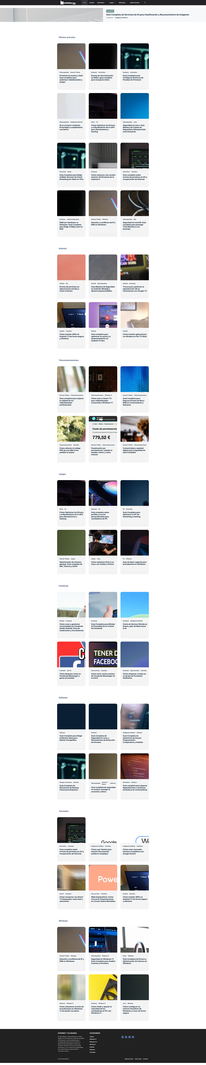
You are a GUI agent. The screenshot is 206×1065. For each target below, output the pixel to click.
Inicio (84, 2)
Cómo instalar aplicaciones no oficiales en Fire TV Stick (135, 335)
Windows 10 (93, 1042)
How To (69, 670)
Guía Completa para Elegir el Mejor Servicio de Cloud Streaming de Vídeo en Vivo (71, 177)
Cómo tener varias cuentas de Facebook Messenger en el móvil (103, 676)
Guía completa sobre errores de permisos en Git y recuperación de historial (135, 177)
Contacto (145, 1059)
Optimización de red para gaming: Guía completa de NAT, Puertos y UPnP (71, 564)
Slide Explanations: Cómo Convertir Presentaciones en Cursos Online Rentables (103, 899)
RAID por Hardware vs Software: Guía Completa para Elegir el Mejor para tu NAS (71, 225)
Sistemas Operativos (73, 219)
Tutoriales (134, 171)
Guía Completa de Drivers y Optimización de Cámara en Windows (135, 961)
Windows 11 (108, 395)
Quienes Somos (129, 1059)
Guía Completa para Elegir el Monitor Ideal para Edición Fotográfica (71, 738)
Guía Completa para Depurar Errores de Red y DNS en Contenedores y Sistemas (133, 401)
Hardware (94, 72)
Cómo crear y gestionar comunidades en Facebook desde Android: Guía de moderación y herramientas (72, 627)
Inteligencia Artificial (121, 17)
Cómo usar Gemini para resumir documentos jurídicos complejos (101, 851)
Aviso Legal (138, 1059)
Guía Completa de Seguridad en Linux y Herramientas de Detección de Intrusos (103, 739)
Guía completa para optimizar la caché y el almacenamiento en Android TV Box (101, 337)
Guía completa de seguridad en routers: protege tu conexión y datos (103, 789)
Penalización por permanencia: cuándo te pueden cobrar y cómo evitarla (101, 451)
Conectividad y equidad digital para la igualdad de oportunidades (134, 450)
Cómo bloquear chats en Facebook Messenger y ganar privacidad (70, 676)
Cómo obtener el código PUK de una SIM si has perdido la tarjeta (70, 450)
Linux (135, 122)
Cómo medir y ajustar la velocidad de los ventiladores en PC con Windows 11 (101, 1010)
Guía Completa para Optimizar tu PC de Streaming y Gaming (131, 514)
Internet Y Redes (75, 72)
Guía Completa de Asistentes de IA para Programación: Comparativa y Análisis (133, 739)
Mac (135, 219)
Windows (105, 219)
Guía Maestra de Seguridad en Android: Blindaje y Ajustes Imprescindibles (103, 289)
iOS (67, 283)
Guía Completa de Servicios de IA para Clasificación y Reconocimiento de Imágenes (147, 14)
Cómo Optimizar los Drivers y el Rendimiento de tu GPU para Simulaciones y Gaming (103, 128)
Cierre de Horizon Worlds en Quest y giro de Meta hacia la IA (135, 626)
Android (62, 283)
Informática (102, 72)
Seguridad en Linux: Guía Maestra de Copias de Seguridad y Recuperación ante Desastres (134, 128)
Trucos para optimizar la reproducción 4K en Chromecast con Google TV (135, 289)
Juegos (73, 559)
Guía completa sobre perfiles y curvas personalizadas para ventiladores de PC (100, 515)
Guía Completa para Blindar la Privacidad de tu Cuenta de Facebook (103, 626)
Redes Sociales (134, 670)
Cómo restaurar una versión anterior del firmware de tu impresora (103, 177)
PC (97, 122)
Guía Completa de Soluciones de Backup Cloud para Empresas (69, 788)
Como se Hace (95, 670)
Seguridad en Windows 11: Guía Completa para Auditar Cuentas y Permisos (103, 961)
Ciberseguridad (64, 72)
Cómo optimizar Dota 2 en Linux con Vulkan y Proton (102, 563)
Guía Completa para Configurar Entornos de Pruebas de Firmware (133, 78)
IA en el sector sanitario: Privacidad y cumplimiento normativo (71, 127)
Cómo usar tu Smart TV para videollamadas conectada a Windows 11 (102, 400)
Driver (93, 122)
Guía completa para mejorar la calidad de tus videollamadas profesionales (72, 401)
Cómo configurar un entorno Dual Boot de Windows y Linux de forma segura (134, 1010)
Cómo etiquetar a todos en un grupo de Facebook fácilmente (134, 676)
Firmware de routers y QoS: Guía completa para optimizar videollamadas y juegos (71, 79)
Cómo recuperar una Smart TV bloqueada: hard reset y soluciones (71, 899)
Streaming (63, 171)
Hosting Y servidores (66, 782)
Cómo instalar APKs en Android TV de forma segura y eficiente (72, 336)
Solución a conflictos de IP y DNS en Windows (103, 223)
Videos (69, 171)
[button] (145, 2)
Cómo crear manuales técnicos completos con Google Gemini (133, 851)
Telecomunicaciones (77, 395)
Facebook (69, 621)
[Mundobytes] (68, 2)
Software (62, 732)
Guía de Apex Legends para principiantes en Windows (135, 563)
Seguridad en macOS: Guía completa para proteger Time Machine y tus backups (134, 225)
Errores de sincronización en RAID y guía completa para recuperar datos (102, 78)
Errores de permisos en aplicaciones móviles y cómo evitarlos (69, 289)
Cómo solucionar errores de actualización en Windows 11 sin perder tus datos (72, 1009)
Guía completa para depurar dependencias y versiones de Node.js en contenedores (135, 788)
